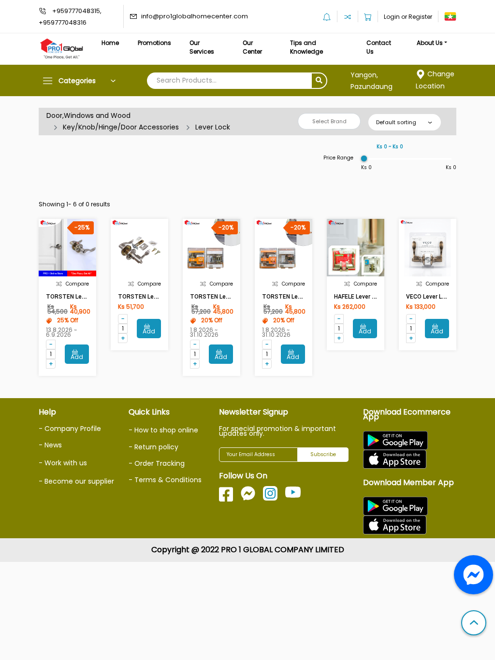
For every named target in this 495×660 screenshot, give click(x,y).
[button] (473, 623)
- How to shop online (163, 430)
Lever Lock (212, 127)
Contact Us (378, 47)
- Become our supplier (76, 481)
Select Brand (329, 121)
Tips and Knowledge (306, 47)
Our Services (201, 47)
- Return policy (153, 447)
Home (110, 43)
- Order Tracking (157, 463)
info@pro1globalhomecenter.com (194, 16)
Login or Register (408, 17)
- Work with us (63, 463)
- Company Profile (70, 428)
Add (77, 357)
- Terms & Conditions (165, 480)
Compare (77, 283)
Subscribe (323, 454)
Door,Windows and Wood (88, 115)
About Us (430, 43)
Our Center (252, 47)
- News (50, 445)
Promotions (154, 43)
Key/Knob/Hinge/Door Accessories (121, 127)
